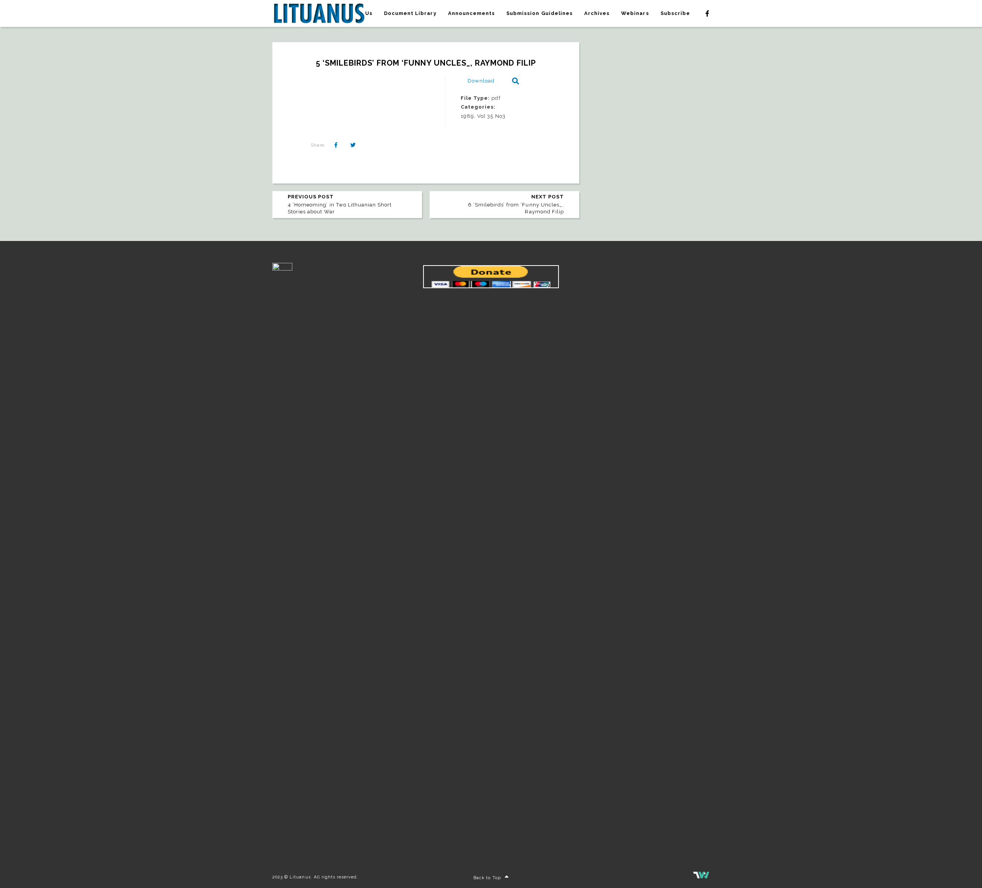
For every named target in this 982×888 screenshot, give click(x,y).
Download (481, 81)
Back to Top (487, 877)
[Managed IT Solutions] (701, 877)
